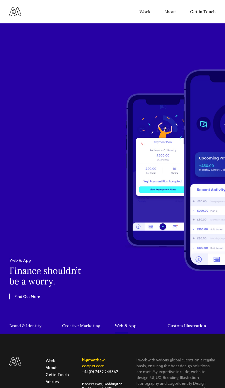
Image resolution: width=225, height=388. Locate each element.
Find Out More (27, 296)
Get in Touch (203, 11)
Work (144, 11)
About (170, 11)
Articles (52, 381)
